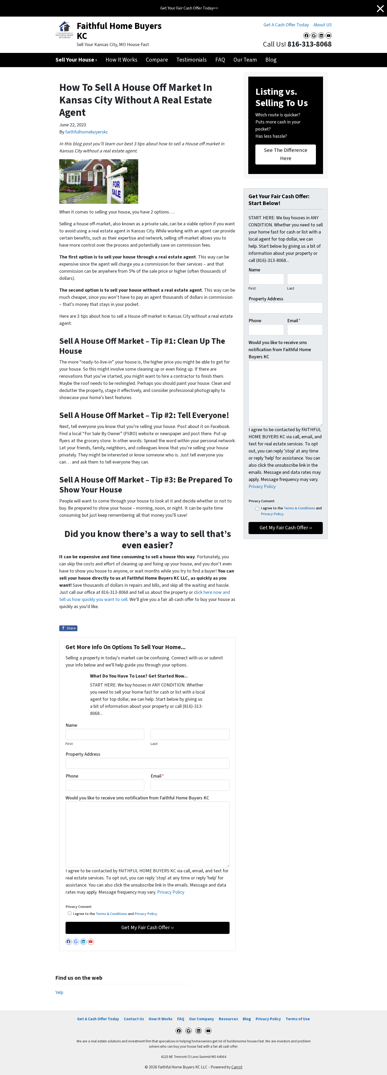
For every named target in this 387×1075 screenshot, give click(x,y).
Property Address (83, 754)
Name (71, 725)
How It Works (121, 60)
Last (154, 743)
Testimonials (191, 60)
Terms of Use (298, 1019)
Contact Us (134, 1019)
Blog (270, 60)
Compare (157, 60)
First (69, 743)
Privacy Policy (170, 892)
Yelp (59, 992)
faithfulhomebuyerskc (86, 132)
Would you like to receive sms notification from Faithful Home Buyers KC (137, 798)
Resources (228, 1019)
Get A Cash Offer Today (286, 25)
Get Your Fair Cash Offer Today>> (189, 8)
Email (157, 776)
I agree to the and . (115, 914)
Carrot (236, 1067)
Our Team (245, 60)
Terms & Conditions (111, 914)
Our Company (201, 1019)
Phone (72, 776)
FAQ (220, 60)
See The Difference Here (285, 154)
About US (323, 25)
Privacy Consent (79, 906)
